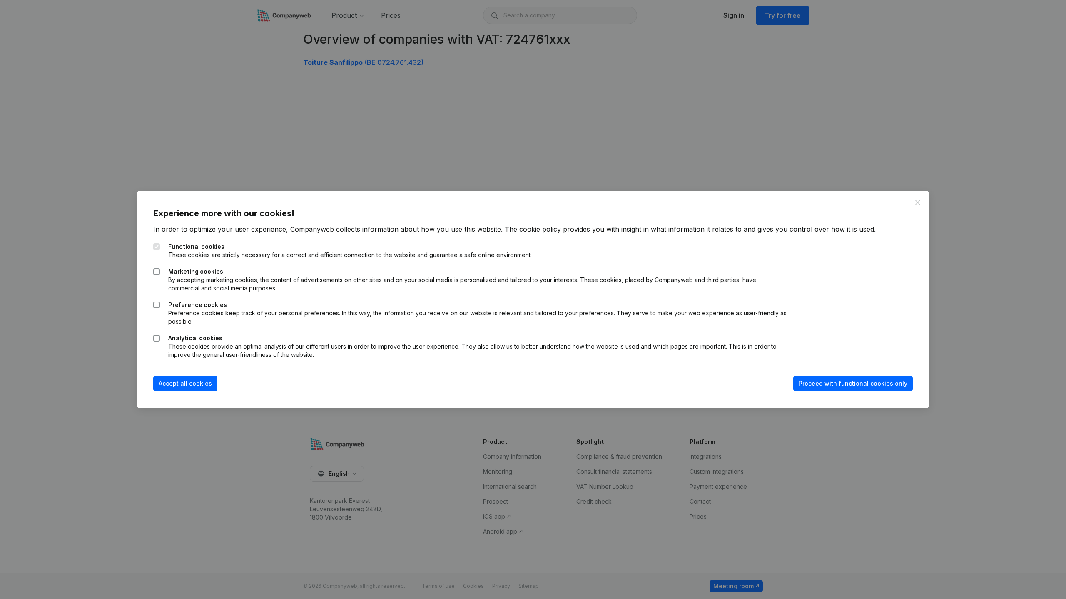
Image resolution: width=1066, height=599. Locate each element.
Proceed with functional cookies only (853, 383)
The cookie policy (533, 229)
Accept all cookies (185, 383)
